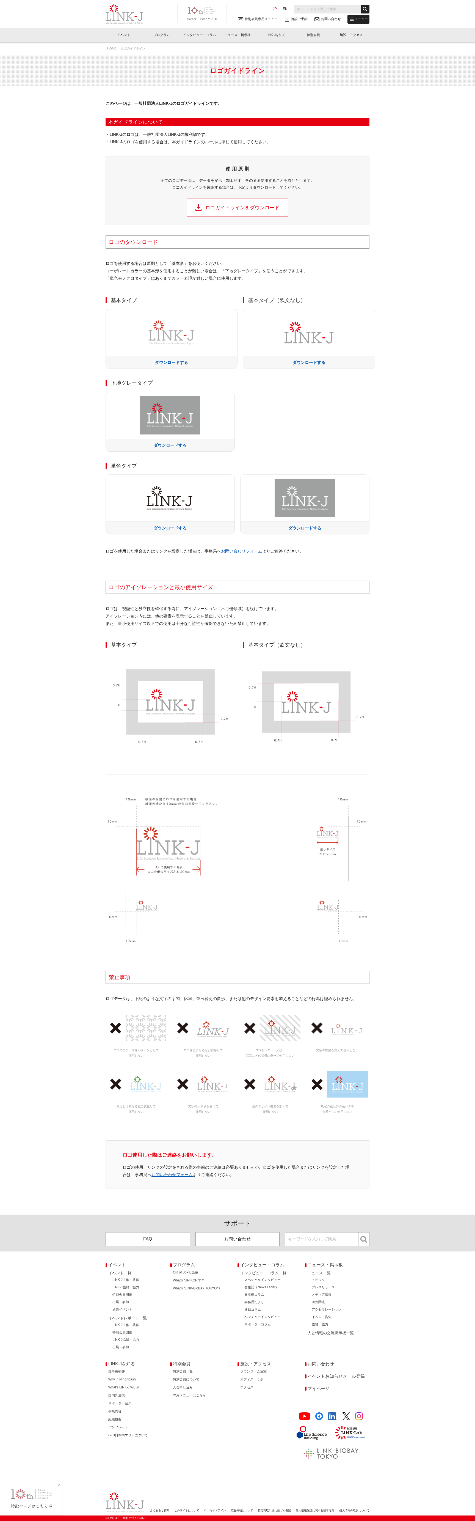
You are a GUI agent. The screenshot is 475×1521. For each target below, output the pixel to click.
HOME (111, 48)
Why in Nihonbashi (122, 1379)
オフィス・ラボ (251, 1379)
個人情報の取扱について (354, 1510)
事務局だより (254, 1302)
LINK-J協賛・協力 (125, 1287)
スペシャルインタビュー (262, 1280)
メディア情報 (322, 1295)
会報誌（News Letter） (261, 1287)
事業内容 (114, 1411)
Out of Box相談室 (185, 1272)
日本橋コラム (254, 1295)
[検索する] (365, 9)
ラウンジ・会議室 (253, 1371)
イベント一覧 (119, 1273)
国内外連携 (116, 1395)
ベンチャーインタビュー (262, 1317)
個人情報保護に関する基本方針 (315, 1510)
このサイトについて (186, 1510)
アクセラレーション (326, 1309)
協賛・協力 (320, 1324)
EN (285, 9)
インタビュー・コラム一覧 (263, 1273)
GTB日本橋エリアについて (128, 1435)
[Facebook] (319, 1416)
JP (275, 9)
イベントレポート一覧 (127, 1318)
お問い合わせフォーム (241, 551)
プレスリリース (323, 1287)
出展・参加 (120, 1302)
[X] (346, 1416)
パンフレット (118, 1427)
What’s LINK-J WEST (124, 1387)
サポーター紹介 (119, 1403)
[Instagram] (359, 1416)
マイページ (319, 1388)
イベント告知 (322, 1317)
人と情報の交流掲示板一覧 (331, 1333)
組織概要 (114, 1419)
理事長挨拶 (116, 1371)
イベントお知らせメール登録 (336, 1376)
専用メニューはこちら (189, 1395)
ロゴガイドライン (215, 1510)
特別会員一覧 (183, 1371)
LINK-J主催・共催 (125, 1280)
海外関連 (318, 1302)
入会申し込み (183, 1387)
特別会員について (186, 1379)
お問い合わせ (237, 1239)
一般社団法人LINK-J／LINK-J (128, 14)
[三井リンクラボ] (350, 1433)
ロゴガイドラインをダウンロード (242, 207)
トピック (318, 1280)
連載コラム (252, 1309)
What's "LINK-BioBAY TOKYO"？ (197, 1288)
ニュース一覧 (319, 1273)
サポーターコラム (257, 1324)
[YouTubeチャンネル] (304, 1416)
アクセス (246, 1387)
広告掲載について (242, 1510)
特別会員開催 (122, 1295)
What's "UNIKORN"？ (189, 1280)
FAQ (147, 1239)
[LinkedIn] (332, 1416)
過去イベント (122, 1309)
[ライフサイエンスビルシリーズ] (312, 1433)
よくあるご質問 (159, 1510)
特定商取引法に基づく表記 (274, 1510)
